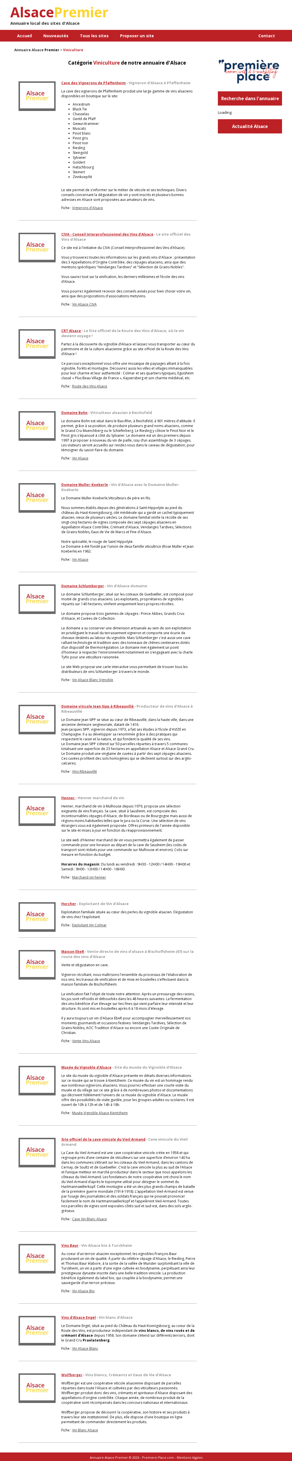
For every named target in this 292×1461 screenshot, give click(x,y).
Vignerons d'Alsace (87, 207)
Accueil (24, 35)
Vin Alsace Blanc (85, 1348)
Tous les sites (94, 35)
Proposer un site (137, 35)
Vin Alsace (80, 458)
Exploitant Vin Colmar (89, 925)
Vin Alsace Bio (83, 1291)
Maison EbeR (72, 951)
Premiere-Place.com (158, 1457)
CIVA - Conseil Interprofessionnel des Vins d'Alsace (107, 234)
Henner (68, 798)
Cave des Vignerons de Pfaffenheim (93, 83)
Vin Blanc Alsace (85, 1430)
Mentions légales (189, 1457)
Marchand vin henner (89, 877)
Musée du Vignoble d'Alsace (86, 1067)
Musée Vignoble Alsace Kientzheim (100, 1112)
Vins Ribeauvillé (84, 771)
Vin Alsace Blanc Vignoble (92, 679)
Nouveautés (55, 35)
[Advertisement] (215, 17)
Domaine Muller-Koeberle (84, 484)
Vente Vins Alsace (86, 1040)
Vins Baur (69, 1245)
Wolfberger (71, 1375)
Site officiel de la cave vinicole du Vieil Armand (103, 1139)
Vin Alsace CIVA (84, 304)
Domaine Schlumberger (82, 586)
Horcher (68, 903)
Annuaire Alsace (29, 50)
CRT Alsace (71, 330)
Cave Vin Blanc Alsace (89, 1219)
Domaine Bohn (74, 412)
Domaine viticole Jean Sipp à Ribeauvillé (98, 706)
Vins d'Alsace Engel (78, 1317)
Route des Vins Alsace (89, 386)
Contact (266, 35)
